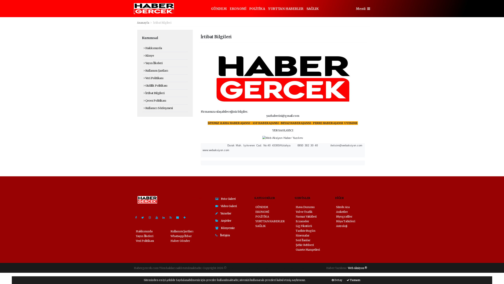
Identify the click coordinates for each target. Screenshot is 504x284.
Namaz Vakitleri (306, 216)
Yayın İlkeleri (154, 63)
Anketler (342, 212)
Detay (338, 280)
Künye (149, 55)
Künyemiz (227, 228)
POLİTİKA (257, 9)
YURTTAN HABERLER (285, 9)
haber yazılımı (236, 268)
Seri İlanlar (303, 240)
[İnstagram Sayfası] (151, 217)
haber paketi (255, 268)
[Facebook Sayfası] (137, 217)
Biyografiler (344, 216)
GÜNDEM (219, 9)
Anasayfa (143, 22)
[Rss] (172, 217)
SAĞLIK (313, 9)
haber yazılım (291, 268)
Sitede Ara (343, 207)
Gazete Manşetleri (308, 249)
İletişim (225, 235)
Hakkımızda (153, 48)
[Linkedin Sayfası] (165, 217)
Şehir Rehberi (305, 245)
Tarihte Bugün (305, 231)
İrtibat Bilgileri (154, 93)
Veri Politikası (154, 78)
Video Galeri (228, 206)
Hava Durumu (305, 207)
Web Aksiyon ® (357, 268)
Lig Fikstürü (304, 226)
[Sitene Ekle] (186, 217)
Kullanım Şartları (156, 70)
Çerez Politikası (155, 100)
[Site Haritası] (179, 217)
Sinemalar (302, 235)
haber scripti (272, 268)
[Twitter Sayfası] (144, 217)
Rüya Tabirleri (345, 221)
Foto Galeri (228, 199)
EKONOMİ (238, 9)
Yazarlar (225, 213)
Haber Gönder (180, 241)
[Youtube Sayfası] (158, 217)
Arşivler (225, 220)
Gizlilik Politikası (156, 85)
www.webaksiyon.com (215, 150)
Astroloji (341, 226)
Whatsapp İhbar (181, 236)
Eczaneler (302, 221)
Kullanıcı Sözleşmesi (159, 108)
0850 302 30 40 (306, 145)
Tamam (354, 280)
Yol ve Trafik (304, 212)
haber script (309, 268)
